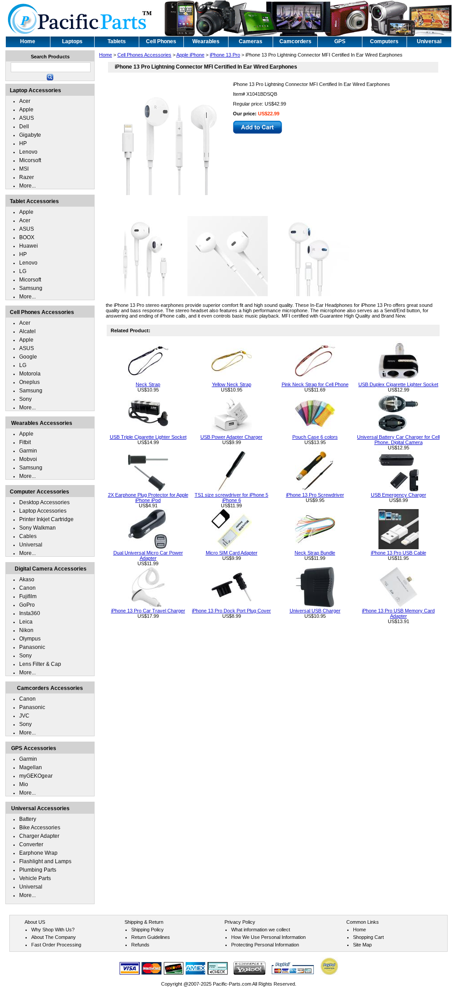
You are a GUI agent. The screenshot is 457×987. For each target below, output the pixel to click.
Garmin (28, 451)
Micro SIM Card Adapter (232, 552)
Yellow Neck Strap (231, 384)
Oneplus (29, 382)
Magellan (30, 767)
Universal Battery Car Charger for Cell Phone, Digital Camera (398, 439)
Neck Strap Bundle (315, 552)
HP (23, 143)
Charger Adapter (39, 836)
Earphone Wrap (38, 853)
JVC (24, 716)
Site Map (362, 944)
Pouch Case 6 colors (315, 437)
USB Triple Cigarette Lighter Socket (148, 437)
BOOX (26, 237)
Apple (26, 109)
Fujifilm (28, 596)
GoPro (27, 605)
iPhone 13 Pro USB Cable (398, 552)
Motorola (30, 374)
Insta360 (29, 613)
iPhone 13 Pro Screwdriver (315, 495)
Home (105, 54)
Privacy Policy (239, 922)
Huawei (28, 246)
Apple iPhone (190, 54)
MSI (24, 169)
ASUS (26, 118)
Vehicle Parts (35, 878)
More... (27, 186)
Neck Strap (148, 384)
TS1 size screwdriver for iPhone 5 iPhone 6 (231, 497)
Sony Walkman (37, 528)
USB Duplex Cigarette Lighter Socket (398, 384)
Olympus (30, 639)
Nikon (26, 630)
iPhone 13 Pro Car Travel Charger (148, 610)
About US (35, 922)
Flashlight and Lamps (45, 861)
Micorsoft (30, 160)
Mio (23, 784)
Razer (26, 177)
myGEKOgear (36, 776)
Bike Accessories (39, 827)
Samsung (30, 288)
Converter (31, 844)
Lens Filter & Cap (40, 664)
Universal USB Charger (315, 610)
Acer (24, 101)
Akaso (26, 579)
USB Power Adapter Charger (231, 437)
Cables (28, 536)
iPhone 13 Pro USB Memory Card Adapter (398, 613)
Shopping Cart (368, 937)
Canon (27, 588)
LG (22, 271)
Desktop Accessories (44, 502)
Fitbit (25, 442)
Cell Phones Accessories (144, 54)
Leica (26, 622)
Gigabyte (30, 135)
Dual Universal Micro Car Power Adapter (148, 555)
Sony (25, 399)
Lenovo (28, 152)
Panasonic (32, 647)
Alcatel (27, 331)
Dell (24, 126)
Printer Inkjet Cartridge (46, 519)
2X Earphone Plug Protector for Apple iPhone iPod (148, 497)
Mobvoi (28, 459)
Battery (27, 819)
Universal (30, 545)
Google (28, 357)
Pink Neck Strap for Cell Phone (315, 384)
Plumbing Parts (37, 870)
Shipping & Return (144, 922)
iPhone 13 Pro (225, 54)
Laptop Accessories (42, 511)
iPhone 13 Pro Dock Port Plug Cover (231, 610)
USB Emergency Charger (398, 495)
